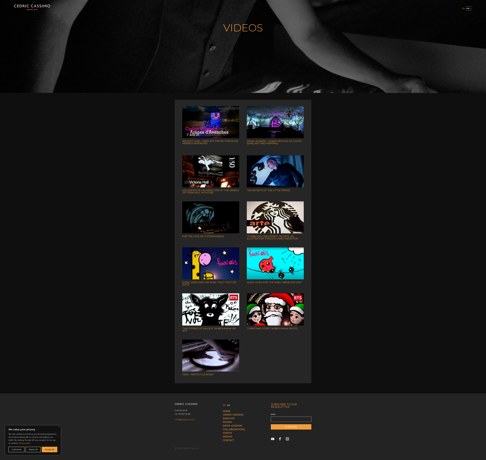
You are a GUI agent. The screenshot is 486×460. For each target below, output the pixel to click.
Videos (227, 433)
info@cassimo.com (185, 419)
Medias (227, 436)
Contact (228, 440)
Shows (227, 422)
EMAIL (273, 414)
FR (463, 9)
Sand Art (229, 418)
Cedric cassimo (233, 414)
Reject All (33, 449)
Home (226, 411)
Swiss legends (232, 425)
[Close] (59, 426)
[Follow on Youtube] (273, 439)
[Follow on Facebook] (280, 439)
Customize (16, 449)
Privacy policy (24, 443)
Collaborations (234, 429)
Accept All (49, 449)
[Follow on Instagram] (287, 439)
